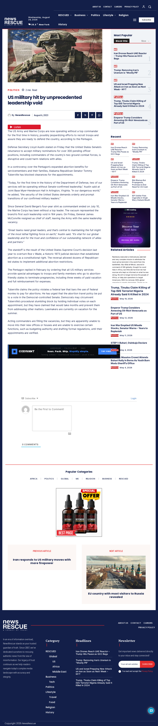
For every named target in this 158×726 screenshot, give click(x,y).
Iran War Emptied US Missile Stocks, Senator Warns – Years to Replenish (120, 198)
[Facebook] (78, 115)
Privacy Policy (147, 671)
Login (133, 398)
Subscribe (147, 664)
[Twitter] (85, 115)
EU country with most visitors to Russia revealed (116, 595)
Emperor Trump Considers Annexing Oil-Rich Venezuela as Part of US (131, 120)
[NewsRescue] (14, 21)
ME (115, 49)
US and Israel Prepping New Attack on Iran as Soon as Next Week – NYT (130, 87)
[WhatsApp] (99, 115)
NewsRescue (22, 115)
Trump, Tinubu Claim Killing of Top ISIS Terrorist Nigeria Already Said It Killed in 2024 (130, 103)
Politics (13, 90)
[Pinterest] (92, 115)
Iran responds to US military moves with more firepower (42, 561)
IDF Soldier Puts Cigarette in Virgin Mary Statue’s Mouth (141, 197)
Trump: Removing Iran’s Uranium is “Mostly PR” (126, 71)
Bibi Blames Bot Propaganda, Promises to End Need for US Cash (140, 183)
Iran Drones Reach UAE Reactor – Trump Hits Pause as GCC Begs (130, 56)
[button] (149, 6)
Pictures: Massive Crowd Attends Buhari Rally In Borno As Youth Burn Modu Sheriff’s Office (130, 360)
